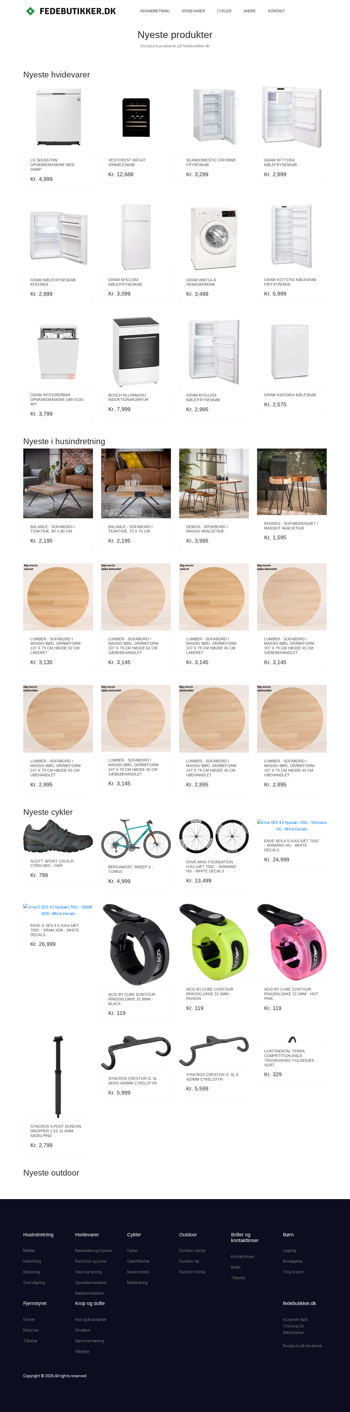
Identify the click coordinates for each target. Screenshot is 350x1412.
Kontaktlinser (243, 1256)
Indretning (32, 1261)
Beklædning (137, 1282)
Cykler (224, 11)
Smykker (83, 1330)
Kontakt (276, 11)
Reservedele (138, 1272)
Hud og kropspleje (90, 1319)
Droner (29, 1319)
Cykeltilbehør (138, 1261)
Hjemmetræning (89, 1341)
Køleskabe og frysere (93, 1250)
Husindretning (155, 11)
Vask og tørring (88, 1272)
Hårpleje (82, 1351)
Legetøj (289, 1250)
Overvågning (34, 1282)
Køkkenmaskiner (89, 1293)
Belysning (31, 1272)
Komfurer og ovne (90, 1261)
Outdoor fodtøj (192, 1272)
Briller (236, 1267)
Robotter (31, 1330)
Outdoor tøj (189, 1261)
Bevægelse (293, 1261)
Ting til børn (293, 1272)
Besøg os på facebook (302, 1346)
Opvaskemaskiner (91, 1282)
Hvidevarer (193, 11)
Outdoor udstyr (192, 1250)
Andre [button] (250, 11)
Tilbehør (238, 1278)
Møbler (29, 1250)
